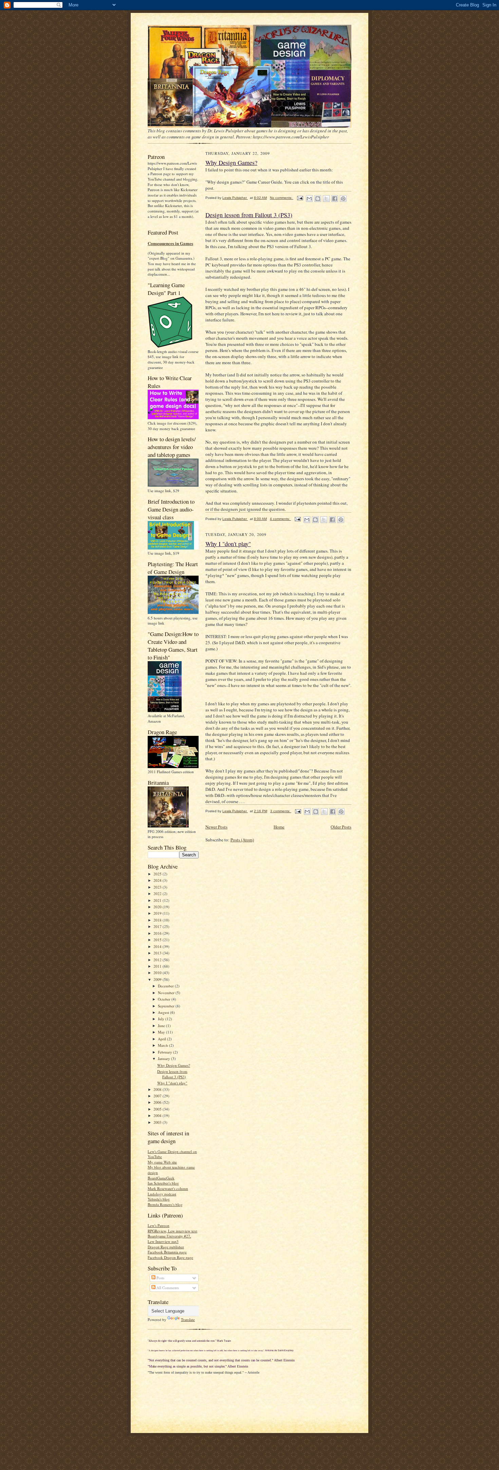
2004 (158, 1115)
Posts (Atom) (242, 840)
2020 (158, 906)
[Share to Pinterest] (343, 198)
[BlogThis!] (317, 198)
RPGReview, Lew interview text (172, 1230)
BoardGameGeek (161, 1177)
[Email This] (309, 198)
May (162, 1032)
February (165, 1052)
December (166, 985)
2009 (158, 979)
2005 (158, 1109)
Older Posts (341, 827)
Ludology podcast (162, 1193)
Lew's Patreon (158, 1225)
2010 (158, 972)
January (164, 1058)
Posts (159, 1277)
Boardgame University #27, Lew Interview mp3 (169, 1238)
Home (279, 827)
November (166, 992)
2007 (158, 1095)
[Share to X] (326, 198)
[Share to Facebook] (334, 198)
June (162, 1025)
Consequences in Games (170, 243)
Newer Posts (216, 827)
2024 (158, 880)
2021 (158, 900)
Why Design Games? (173, 1065)
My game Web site (162, 1162)
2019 (158, 913)
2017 (158, 926)
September (166, 1005)
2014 (158, 946)
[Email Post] (299, 198)
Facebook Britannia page (167, 1251)
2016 (158, 933)
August (164, 1012)
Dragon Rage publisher (166, 1246)
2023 (158, 887)
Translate (188, 1319)
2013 (158, 952)
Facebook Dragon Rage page (170, 1257)
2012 (158, 959)
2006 (158, 1102)
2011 (158, 966)
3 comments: (280, 811)
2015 (158, 939)
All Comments (167, 1287)
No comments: (281, 198)
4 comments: (280, 519)
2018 (158, 920)
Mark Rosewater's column (168, 1188)
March (163, 1045)
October (164, 999)
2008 (158, 1089)
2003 (158, 1122)
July (161, 1018)
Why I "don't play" (172, 1082)
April (162, 1038)
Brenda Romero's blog (165, 1204)
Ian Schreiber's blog (163, 1183)
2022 (158, 893)
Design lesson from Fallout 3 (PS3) (172, 1074)
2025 (158, 873)
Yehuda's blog (159, 1199)
